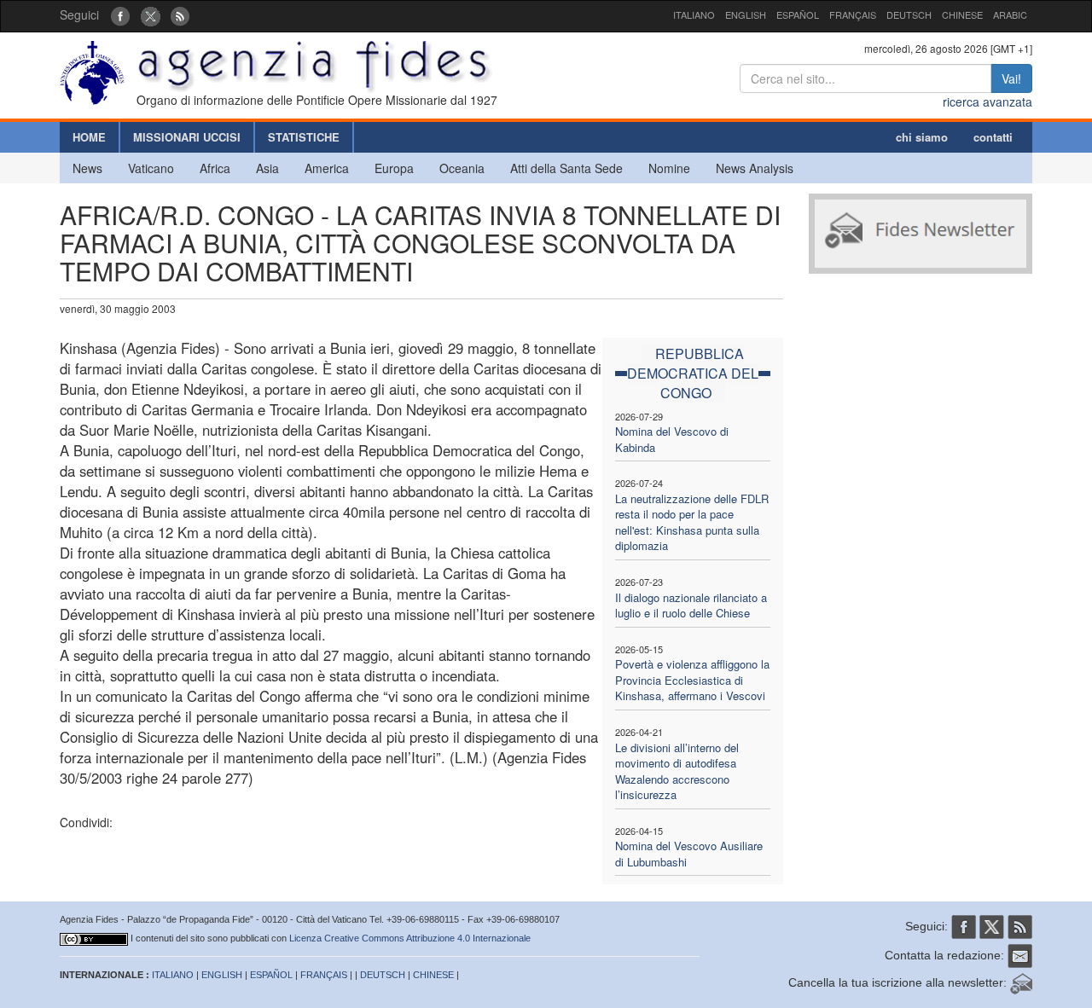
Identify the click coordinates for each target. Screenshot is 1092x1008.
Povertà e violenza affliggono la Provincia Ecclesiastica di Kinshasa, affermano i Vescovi (692, 680)
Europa (394, 168)
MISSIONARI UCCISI (187, 137)
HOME (89, 137)
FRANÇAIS (852, 14)
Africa (215, 168)
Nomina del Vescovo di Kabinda (672, 439)
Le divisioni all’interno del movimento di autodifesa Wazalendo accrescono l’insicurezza (677, 771)
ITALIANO (694, 14)
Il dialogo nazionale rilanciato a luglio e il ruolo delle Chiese (691, 605)
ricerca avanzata (987, 101)
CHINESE (962, 14)
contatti (993, 137)
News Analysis (754, 168)
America (327, 168)
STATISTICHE (304, 137)
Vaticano (151, 168)
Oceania (462, 168)
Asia (267, 168)
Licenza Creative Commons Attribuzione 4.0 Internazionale (410, 938)
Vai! (1011, 78)
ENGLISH (745, 14)
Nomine (669, 168)
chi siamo (922, 137)
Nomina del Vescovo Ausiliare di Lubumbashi (689, 853)
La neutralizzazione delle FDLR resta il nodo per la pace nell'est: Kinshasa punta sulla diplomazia (692, 522)
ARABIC (1010, 14)
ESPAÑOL (797, 14)
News (87, 168)
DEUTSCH (909, 14)
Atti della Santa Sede (566, 168)
